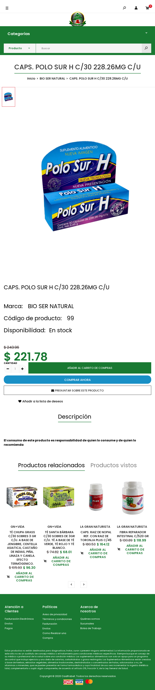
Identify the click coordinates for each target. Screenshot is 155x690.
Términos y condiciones (57, 619)
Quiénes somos (90, 619)
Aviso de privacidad (55, 614)
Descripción (74, 417)
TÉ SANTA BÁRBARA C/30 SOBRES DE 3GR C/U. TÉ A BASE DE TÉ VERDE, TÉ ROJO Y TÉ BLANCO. (59, 540)
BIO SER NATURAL (51, 306)
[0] (147, 8)
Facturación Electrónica (19, 619)
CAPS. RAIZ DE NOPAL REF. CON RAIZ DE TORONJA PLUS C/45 (96, 536)
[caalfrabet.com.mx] (77, 20)
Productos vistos (114, 465)
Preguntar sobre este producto (79, 390)
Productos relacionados (51, 465)
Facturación (50, 624)
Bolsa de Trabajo (90, 628)
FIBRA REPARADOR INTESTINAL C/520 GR (133, 534)
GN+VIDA (17, 527)
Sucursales (87, 623)
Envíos (9, 623)
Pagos (9, 628)
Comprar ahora (77, 380)
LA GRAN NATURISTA (95, 527)
